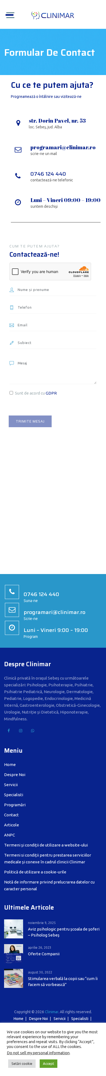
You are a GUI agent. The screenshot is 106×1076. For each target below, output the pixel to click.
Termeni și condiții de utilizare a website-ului (46, 845)
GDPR (51, 393)
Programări (15, 804)
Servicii (11, 784)
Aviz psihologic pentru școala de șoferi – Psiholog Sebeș (63, 932)
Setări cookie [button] (21, 1063)
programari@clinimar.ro (63, 147)
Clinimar (51, 1012)
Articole (11, 825)
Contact (11, 815)
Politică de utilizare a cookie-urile (35, 872)
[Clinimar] (53, 14)
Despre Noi (14, 774)
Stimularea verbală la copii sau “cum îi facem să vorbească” (63, 981)
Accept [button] (48, 1063)
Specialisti (13, 794)
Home (10, 764)
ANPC (9, 835)
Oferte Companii (44, 953)
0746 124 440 (48, 173)
